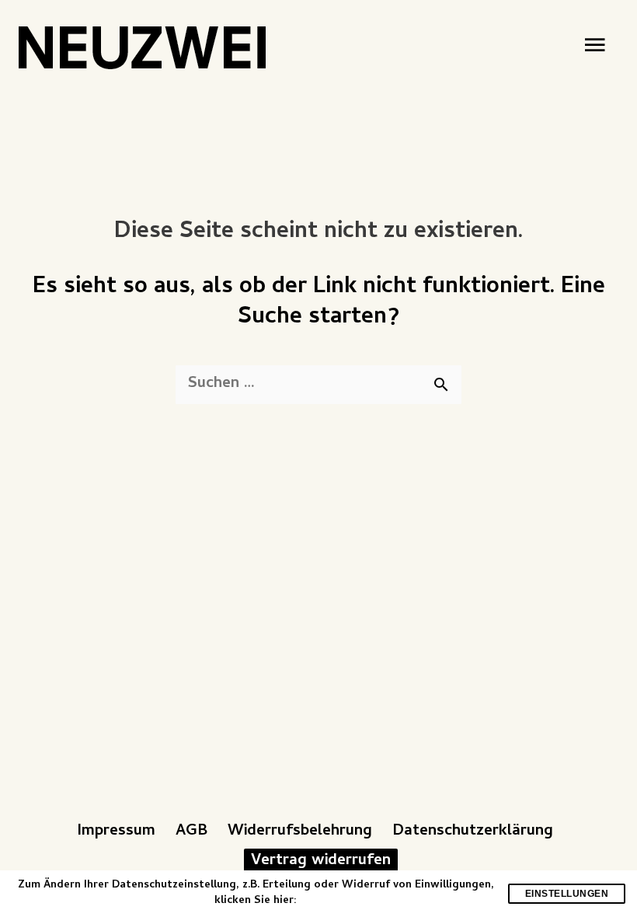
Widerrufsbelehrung (300, 832)
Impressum (116, 832)
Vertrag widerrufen (321, 861)
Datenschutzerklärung (472, 832)
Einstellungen (567, 893)
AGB (191, 832)
